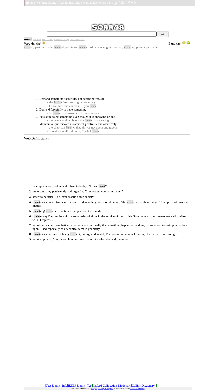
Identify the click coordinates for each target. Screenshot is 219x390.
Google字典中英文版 (123, 3)
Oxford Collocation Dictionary (112, 385)
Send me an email (137, 388)
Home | (30, 2)
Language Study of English (102, 388)
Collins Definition (77, 39)
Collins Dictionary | (95, 2)
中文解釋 (37, 39)
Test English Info (56, 385)
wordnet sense (47, 39)
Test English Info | (70, 2)
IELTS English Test (80, 385)
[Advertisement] (107, 73)
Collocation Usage (61, 39)
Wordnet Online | (47, 2)
